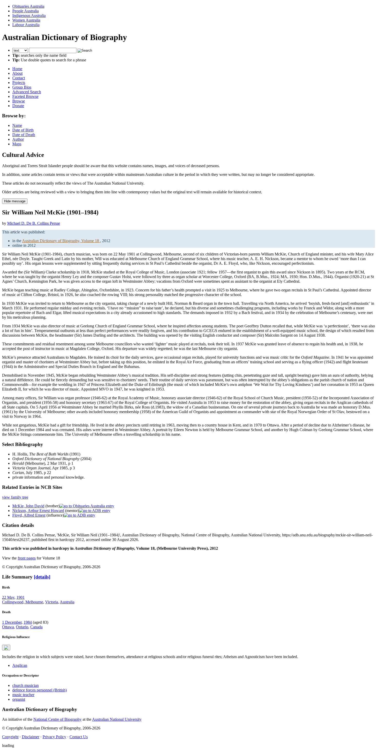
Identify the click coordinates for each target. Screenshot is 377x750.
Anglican (19, 665)
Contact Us (79, 737)
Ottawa (8, 627)
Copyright (10, 737)
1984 (28, 622)
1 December (12, 622)
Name (17, 125)
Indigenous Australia (29, 15)
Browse (18, 101)
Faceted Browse (25, 96)
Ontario (22, 627)
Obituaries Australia (28, 6)
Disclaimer (30, 737)
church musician (25, 685)
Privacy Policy (54, 737)
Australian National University (117, 719)
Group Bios (21, 87)
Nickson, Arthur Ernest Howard (38, 510)
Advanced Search (26, 92)
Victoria (51, 602)
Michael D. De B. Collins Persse (33, 223)
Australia (67, 602)
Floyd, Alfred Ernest (28, 515)
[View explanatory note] (6, 647)
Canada (36, 627)
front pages (27, 558)
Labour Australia (25, 25)
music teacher (23, 694)
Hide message (14, 201)
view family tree (15, 497)
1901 (20, 597)
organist (18, 699)
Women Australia (26, 20)
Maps (16, 144)
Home (17, 69)
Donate (18, 105)
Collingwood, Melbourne (22, 602)
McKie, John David (28, 506)
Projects (18, 82)
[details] (42, 577)
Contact (18, 78)
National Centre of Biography (57, 719)
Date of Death (23, 134)
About (17, 73)
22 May (8, 597)
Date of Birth (23, 130)
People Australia (25, 11)
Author (18, 139)
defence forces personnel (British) (39, 690)
